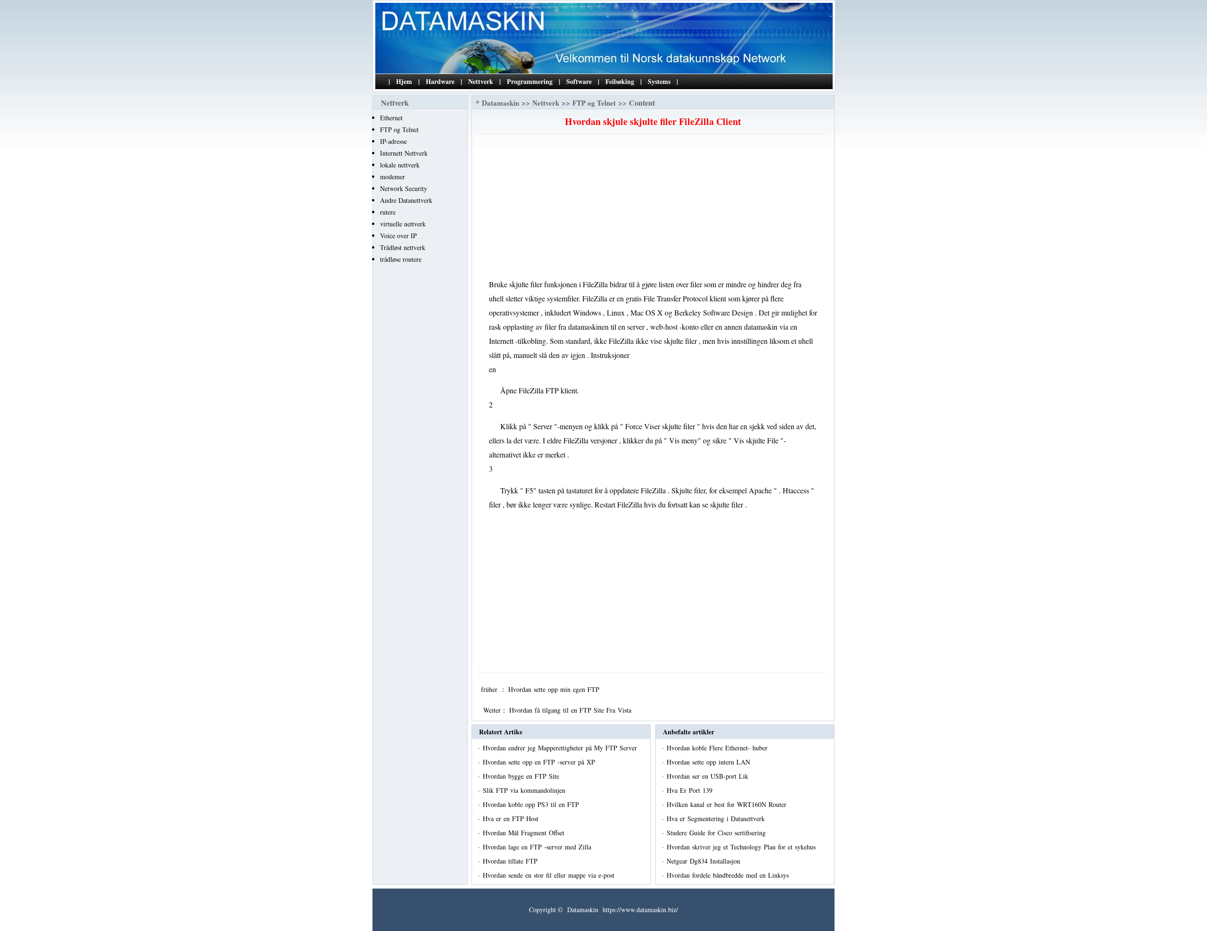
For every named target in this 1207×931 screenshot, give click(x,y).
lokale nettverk (400, 164)
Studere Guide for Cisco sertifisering (717, 832)
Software (579, 81)
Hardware (440, 81)
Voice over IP (398, 235)
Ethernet (391, 117)
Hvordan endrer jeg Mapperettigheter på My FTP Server (561, 747)
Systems (659, 81)
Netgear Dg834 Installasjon (705, 860)
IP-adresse (393, 141)
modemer (392, 176)
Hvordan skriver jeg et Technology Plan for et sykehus (742, 846)
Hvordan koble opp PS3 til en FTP (532, 804)
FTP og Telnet (399, 129)
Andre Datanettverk (406, 200)
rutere (388, 212)
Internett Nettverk (404, 153)
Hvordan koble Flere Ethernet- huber (718, 747)
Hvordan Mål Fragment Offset (525, 832)
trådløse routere (401, 259)
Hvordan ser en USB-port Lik (709, 776)
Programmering (530, 81)
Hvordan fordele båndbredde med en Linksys (729, 875)
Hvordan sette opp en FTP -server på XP (540, 761)
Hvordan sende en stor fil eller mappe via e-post (550, 875)
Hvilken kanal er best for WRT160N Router (728, 804)
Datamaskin (500, 103)
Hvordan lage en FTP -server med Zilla (538, 846)
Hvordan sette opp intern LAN (709, 761)
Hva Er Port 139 (691, 790)
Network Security (403, 188)
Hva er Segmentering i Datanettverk (717, 818)
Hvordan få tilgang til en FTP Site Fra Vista (571, 710)
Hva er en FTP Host (512, 818)
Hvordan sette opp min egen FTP (555, 689)
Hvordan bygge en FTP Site (522, 776)
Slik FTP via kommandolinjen (525, 790)
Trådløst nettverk (402, 247)
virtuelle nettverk (403, 223)
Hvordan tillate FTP (511, 860)
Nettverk (480, 81)
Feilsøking (619, 81)
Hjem (404, 81)
